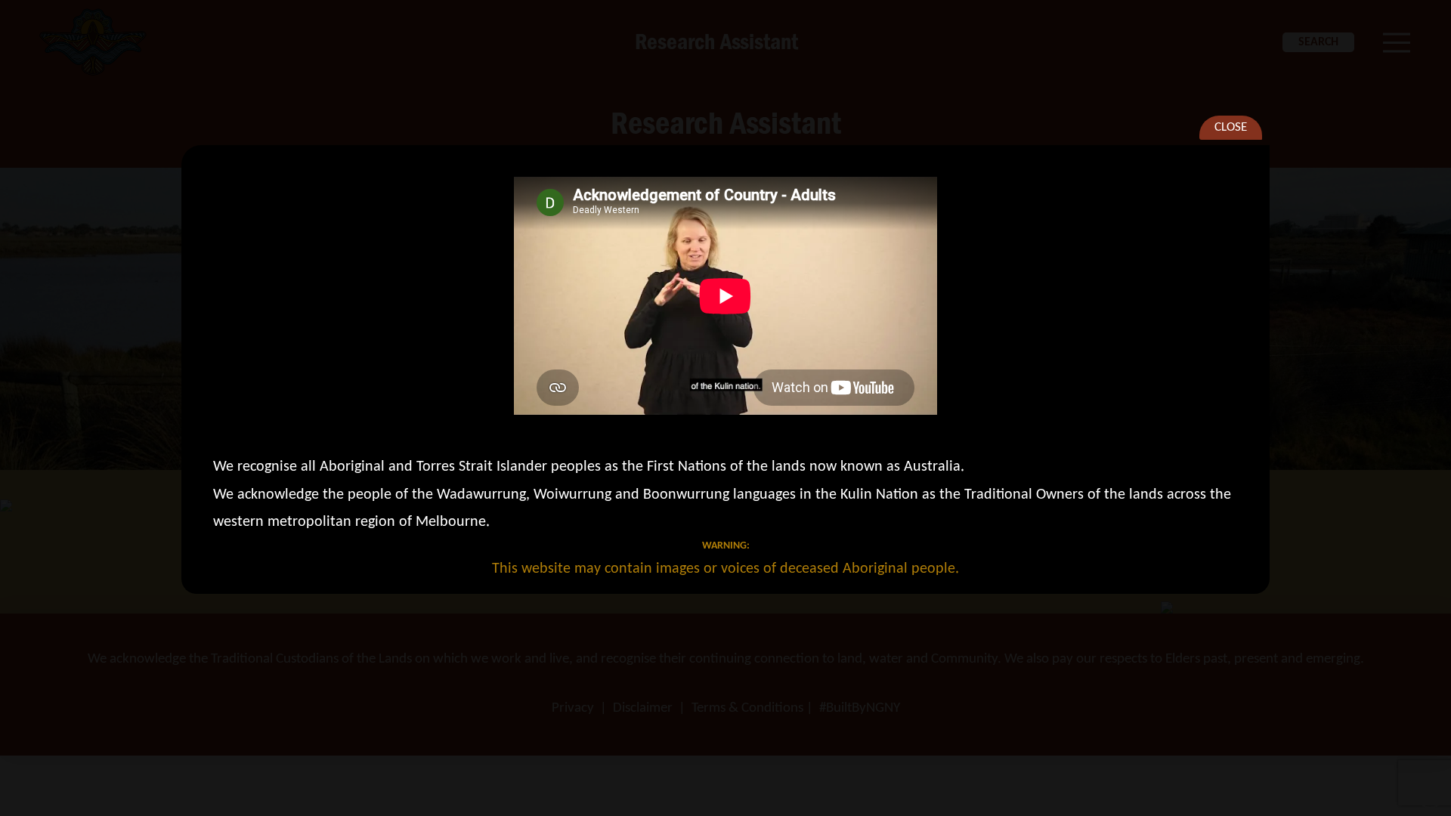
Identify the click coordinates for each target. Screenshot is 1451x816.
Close (1230, 127)
